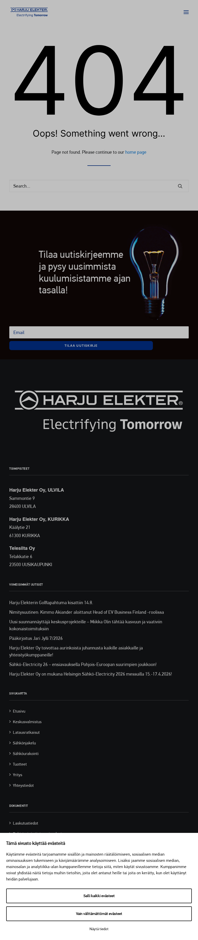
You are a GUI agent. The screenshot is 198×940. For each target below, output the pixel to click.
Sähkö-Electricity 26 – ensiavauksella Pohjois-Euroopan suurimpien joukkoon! (82, 664)
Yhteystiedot (23, 785)
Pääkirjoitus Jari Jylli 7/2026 (36, 638)
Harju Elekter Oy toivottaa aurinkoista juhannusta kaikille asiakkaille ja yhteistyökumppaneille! (76, 651)
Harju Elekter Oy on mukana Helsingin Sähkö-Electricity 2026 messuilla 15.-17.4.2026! (90, 674)
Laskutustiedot (25, 823)
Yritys (17, 774)
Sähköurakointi (26, 753)
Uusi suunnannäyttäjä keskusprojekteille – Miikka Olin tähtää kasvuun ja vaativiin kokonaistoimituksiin (85, 625)
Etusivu (19, 711)
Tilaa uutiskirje (80, 345)
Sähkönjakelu (24, 743)
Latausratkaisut (26, 732)
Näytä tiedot (99, 929)
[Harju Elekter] (29, 12)
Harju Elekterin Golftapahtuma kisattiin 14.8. (51, 602)
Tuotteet (20, 764)
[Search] (99, 186)
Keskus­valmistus (27, 721)
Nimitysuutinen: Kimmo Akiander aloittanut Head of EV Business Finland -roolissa (86, 612)
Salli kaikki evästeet (99, 895)
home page (135, 152)
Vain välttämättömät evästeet (99, 913)
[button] (186, 12)
